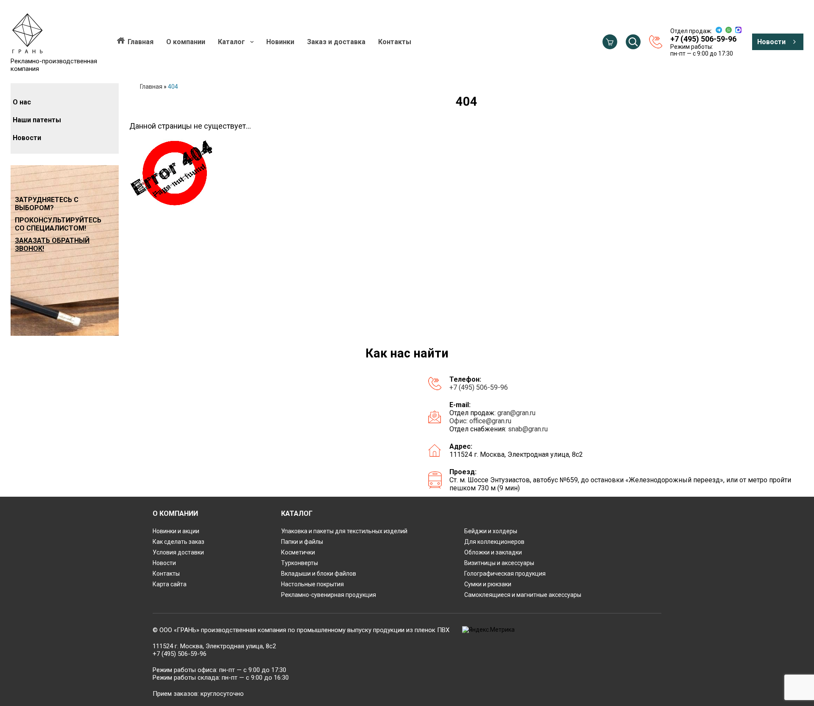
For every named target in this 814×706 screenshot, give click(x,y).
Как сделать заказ (178, 541)
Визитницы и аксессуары (499, 563)
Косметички (298, 552)
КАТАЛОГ (296, 513)
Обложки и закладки (493, 552)
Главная (140, 42)
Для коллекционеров (494, 541)
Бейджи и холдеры (490, 531)
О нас (22, 102)
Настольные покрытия (312, 584)
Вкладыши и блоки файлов (318, 573)
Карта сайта (170, 584)
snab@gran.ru (528, 429)
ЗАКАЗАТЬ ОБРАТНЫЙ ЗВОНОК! (52, 244)
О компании (185, 42)
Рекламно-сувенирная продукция (328, 594)
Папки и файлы (302, 541)
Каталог (231, 42)
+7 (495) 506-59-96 (478, 387)
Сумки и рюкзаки (487, 584)
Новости (771, 42)
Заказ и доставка (336, 42)
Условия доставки (178, 552)
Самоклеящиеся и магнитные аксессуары (522, 594)
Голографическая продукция (505, 573)
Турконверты (299, 563)
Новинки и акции (176, 531)
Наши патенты (37, 120)
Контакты (394, 42)
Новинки (280, 42)
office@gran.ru (490, 421)
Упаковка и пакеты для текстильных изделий (344, 531)
